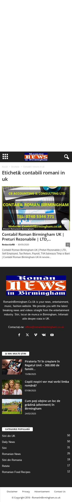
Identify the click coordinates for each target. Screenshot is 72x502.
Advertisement (42, 491)
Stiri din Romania (12, 460)
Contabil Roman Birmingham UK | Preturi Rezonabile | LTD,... (33, 237)
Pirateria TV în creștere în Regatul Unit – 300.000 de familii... (42, 365)
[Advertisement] (36, 38)
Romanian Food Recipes (16, 472)
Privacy (26, 491)
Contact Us (59, 491)
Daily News (8, 441)
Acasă (5, 166)
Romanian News (11, 453)
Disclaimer (12, 491)
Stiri (4, 447)
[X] (28, 335)
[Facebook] (20, 335)
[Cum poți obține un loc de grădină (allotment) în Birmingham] (12, 406)
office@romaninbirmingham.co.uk (44, 327)
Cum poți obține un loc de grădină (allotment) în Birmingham (42, 404)
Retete (6, 466)
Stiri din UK (8, 435)
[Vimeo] (36, 335)
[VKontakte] (45, 335)
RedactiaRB (8, 244)
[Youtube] (52, 335)
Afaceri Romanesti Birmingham (18, 228)
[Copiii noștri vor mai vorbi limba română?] (12, 387)
